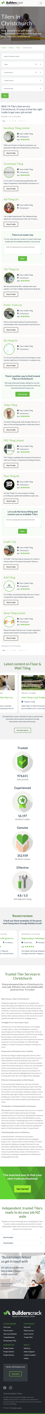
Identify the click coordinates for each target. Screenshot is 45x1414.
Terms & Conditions (9, 1393)
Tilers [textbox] (6, 64)
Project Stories (8, 1355)
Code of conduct (30, 1355)
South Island (8, 1243)
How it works (8, 1330)
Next (22, 259)
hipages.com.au (17, 1408)
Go (5, 96)
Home (3, 48)
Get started (22, 394)
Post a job (7, 1327)
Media (26, 1358)
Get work (27, 1327)
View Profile (11, 153)
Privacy (20, 1393)
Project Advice (8, 1352)
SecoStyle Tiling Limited (16, 128)
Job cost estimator (10, 1334)
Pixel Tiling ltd (11, 476)
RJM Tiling (9, 577)
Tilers (18, 48)
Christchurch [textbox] (8, 72)
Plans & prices (29, 1330)
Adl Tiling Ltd (11, 199)
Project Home (8, 1348)
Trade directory (9, 1337)
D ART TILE (10, 541)
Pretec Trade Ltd (13, 304)
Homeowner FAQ (9, 1341)
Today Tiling (10, 404)
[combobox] (22, 64)
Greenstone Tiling (13, 163)
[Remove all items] (36, 64)
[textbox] (20, 80)
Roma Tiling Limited (14, 613)
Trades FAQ (28, 1337)
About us (27, 1348)
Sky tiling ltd (10, 340)
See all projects (22, 730)
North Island (8, 1237)
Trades (10, 48)
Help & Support (29, 1352)
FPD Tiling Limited (14, 440)
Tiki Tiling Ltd (11, 269)
